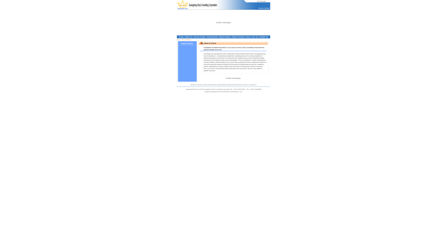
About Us (193, 85)
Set (258, 1)
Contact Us (253, 85)
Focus (240, 85)
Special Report (223, 85)
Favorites (263, 1)
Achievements (212, 85)
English (267, 8)
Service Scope (202, 85)
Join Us (245, 85)
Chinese (261, 8)
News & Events (233, 85)
